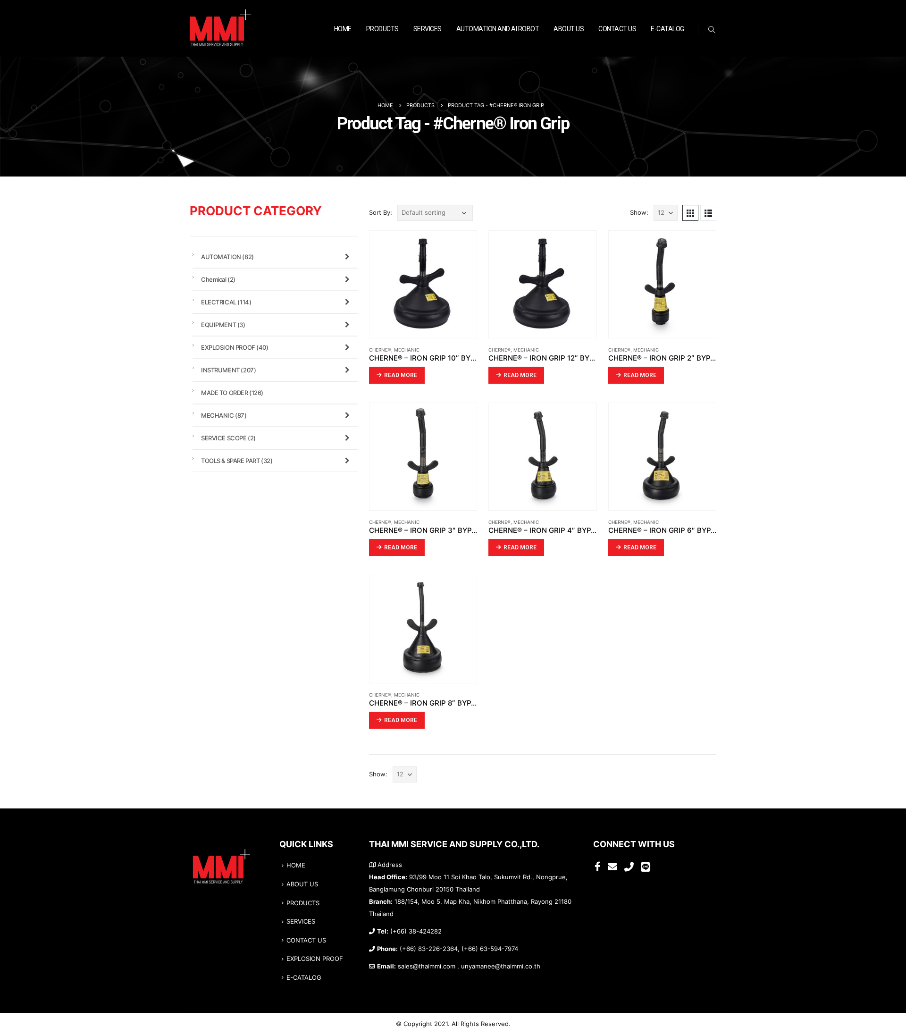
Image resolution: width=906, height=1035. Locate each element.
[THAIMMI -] (220, 28)
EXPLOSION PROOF (234, 347)
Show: (639, 212)
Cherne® (380, 350)
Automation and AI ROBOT (497, 29)
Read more (400, 375)
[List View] (708, 213)
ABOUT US (569, 29)
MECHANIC (406, 350)
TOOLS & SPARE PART (236, 460)
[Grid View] (690, 213)
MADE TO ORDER (232, 392)
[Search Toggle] (712, 30)
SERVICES (427, 29)
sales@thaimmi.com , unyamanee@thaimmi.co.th (469, 966)
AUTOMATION (227, 257)
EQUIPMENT (223, 324)
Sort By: (380, 212)
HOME (343, 29)
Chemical (218, 279)
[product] (423, 284)
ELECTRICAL (226, 302)
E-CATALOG (667, 29)
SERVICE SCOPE (228, 438)
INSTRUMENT (228, 370)
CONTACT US (617, 29)
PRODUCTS (382, 29)
